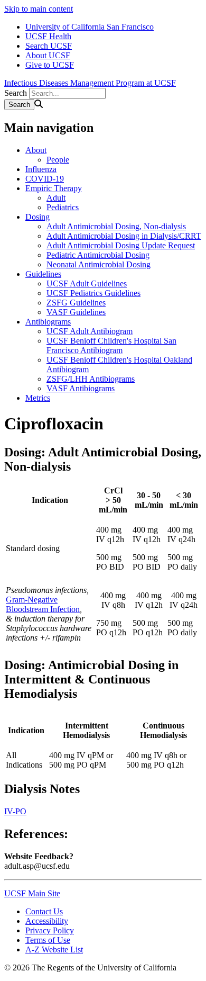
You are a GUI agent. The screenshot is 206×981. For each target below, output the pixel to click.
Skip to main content (38, 8)
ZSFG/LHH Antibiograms (90, 378)
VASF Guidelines (76, 312)
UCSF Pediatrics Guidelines (93, 293)
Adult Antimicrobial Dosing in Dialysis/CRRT (123, 235)
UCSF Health (48, 36)
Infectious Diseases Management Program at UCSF (90, 82)
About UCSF (47, 55)
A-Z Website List (54, 949)
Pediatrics (62, 207)
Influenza (41, 169)
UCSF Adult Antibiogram (89, 331)
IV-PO (15, 811)
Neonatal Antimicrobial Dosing (98, 264)
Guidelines (43, 273)
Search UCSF (48, 45)
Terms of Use (47, 939)
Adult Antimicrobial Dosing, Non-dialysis (116, 226)
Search (15, 92)
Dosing (37, 216)
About (35, 150)
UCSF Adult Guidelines (86, 283)
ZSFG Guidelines (76, 302)
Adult (55, 197)
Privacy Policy (49, 930)
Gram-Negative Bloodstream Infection (43, 604)
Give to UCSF (49, 64)
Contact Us (44, 911)
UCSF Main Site (32, 893)
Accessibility (46, 920)
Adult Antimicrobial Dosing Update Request (120, 245)
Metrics (37, 397)
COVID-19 (44, 178)
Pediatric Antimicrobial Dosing (97, 254)
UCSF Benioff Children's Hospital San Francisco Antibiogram (111, 345)
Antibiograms (48, 321)
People (57, 159)
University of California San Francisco (89, 26)
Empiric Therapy (53, 188)
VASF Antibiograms (80, 388)
